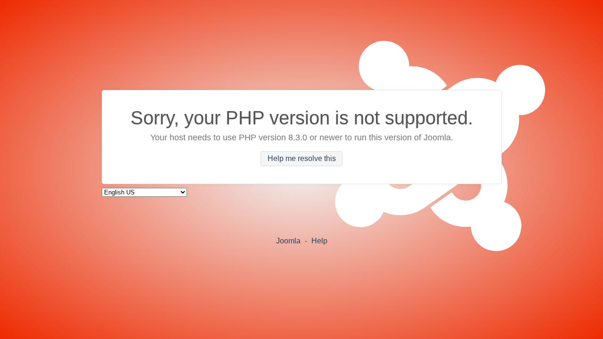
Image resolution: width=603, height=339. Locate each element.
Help (319, 241)
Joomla (288, 241)
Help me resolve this (302, 159)
